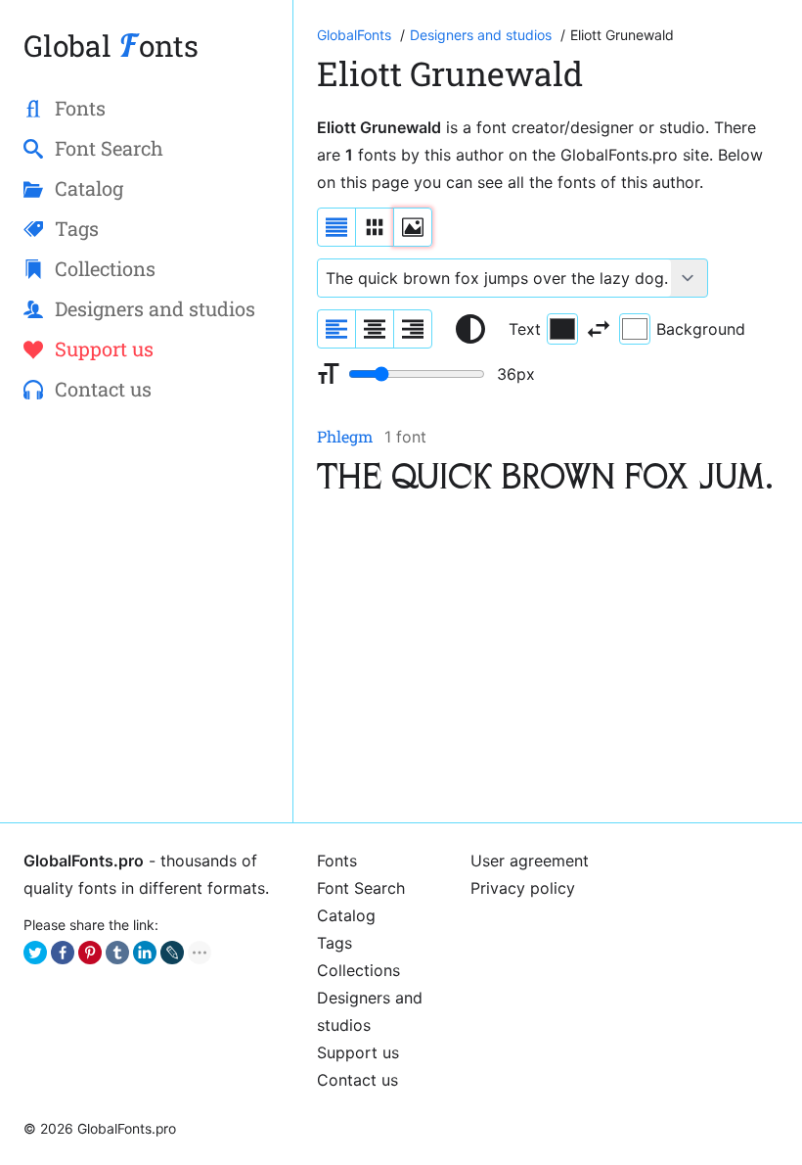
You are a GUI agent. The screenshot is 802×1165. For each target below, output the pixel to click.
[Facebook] (62, 952)
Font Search (361, 888)
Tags (334, 943)
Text (525, 329)
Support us (358, 1052)
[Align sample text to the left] (336, 329)
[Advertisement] (548, 662)
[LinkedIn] (144, 952)
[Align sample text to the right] (412, 329)
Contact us (357, 1080)
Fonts (337, 860)
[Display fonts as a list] (336, 227)
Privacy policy (522, 888)
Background (700, 329)
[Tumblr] (117, 952)
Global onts (111, 45)
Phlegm (345, 436)
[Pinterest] (90, 952)
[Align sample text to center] (374, 329)
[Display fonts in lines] (374, 227)
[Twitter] (35, 952)
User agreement (529, 860)
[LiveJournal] (172, 952)
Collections (358, 970)
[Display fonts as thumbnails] (412, 227)
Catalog (346, 915)
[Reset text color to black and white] (470, 329)
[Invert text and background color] (598, 329)
